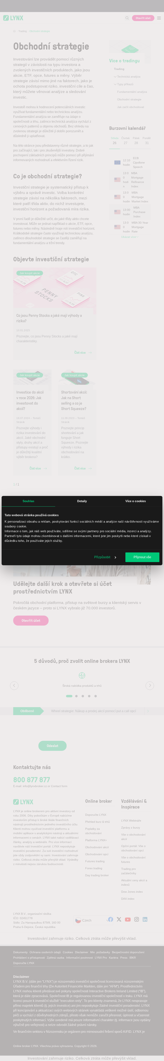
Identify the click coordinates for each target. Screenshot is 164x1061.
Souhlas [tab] (28, 501)
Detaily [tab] (82, 501)
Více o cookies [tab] (135, 501)
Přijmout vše (142, 557)
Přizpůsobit (102, 557)
